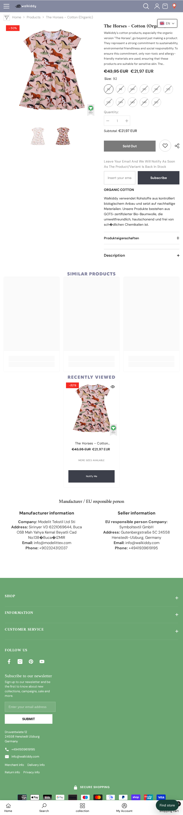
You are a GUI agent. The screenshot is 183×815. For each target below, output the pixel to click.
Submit (28, 719)
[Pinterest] (31, 661)
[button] (167, 23)
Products (34, 17)
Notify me (91, 476)
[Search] (146, 6)
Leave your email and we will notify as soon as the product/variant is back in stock (139, 164)
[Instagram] (20, 661)
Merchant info (14, 765)
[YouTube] (42, 661)
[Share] (175, 146)
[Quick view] (112, 386)
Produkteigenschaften (121, 238)
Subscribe (158, 178)
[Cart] (165, 6)
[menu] (6, 6)
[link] (165, 146)
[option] (50, 69)
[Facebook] (9, 661)
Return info (12, 772)
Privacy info (31, 772)
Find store (167, 805)
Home (16, 17)
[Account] (157, 6)
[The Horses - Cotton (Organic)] (91, 408)
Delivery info (36, 765)
